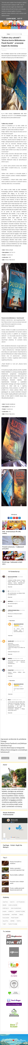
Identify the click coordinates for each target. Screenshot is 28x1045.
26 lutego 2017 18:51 (20, 641)
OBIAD (21, 914)
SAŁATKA (5, 921)
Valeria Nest (11, 641)
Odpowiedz (10, 586)
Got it (19, 19)
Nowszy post (5, 758)
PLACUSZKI (6, 917)
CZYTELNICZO (22, 48)
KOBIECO (11, 911)
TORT (4, 924)
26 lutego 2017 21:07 (19, 670)
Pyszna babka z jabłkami (17, 875)
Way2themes (21, 1040)
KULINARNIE (6, 914)
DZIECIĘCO (4, 50)
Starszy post (22, 758)
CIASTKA (5, 902)
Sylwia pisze (11, 670)
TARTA (19, 921)
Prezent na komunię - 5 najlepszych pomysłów (13, 547)
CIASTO (12, 902)
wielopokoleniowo (19, 624)
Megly (9, 699)
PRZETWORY (15, 917)
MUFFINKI (14, 914)
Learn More (11, 19)
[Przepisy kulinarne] (14, 1028)
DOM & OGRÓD (12, 905)
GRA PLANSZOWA (16, 908)
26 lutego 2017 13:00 (18, 601)
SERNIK (12, 921)
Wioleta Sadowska (12, 576)
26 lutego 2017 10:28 (14, 591)
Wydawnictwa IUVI (18, 113)
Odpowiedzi (12, 620)
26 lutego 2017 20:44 (18, 658)
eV (8, 591)
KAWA (4, 911)
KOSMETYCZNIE (20, 911)
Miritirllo (10, 601)
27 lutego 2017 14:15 (16, 699)
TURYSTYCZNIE (12, 924)
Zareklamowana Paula (13, 610)
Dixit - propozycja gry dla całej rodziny (11, 532)
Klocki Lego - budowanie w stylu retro (12, 563)
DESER (4, 905)
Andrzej (10, 658)
